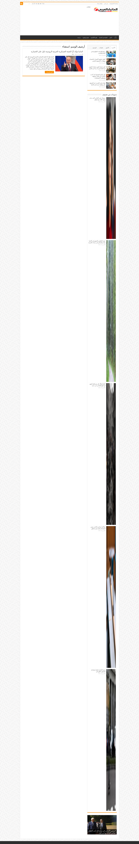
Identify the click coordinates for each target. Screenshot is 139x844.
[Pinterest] (38, 4)
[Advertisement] (56, 20)
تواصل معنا (99, 3)
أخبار (110, 37)
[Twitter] (40, 4)
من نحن (106, 3)
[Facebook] (42, 4)
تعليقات (101, 47)
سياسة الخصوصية (114, 3)
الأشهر (107, 47)
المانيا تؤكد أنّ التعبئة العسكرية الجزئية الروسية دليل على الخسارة (57, 51)
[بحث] (21, 3)
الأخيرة (113, 47)
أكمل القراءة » (49, 72)
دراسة (79, 37)
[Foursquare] (34, 4)
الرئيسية (115, 37)
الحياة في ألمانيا (103, 37)
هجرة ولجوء (86, 37)
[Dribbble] (36, 4)
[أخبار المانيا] (106, 9)
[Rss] (43, 4)
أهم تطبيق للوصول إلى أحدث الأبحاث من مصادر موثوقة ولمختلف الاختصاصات (97, 76)
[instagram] (33, 4)
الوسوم (95, 47)
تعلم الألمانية (94, 37)
